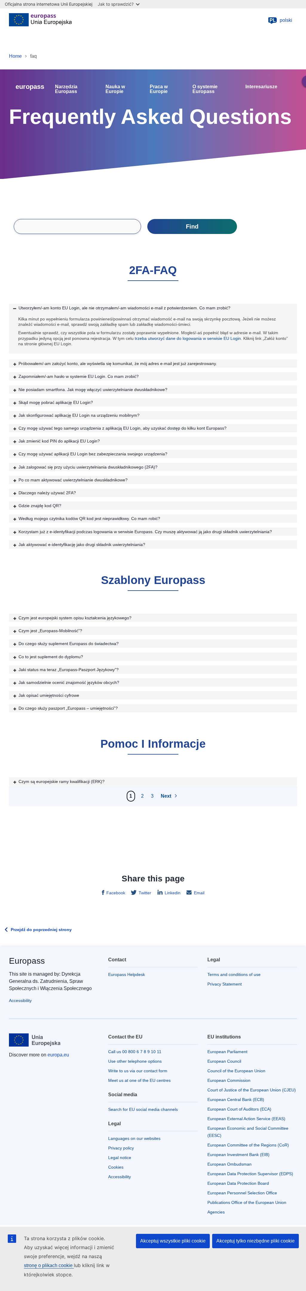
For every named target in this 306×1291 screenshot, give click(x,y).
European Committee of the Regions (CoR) (248, 1145)
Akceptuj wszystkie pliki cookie (173, 1240)
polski (281, 20)
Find (192, 226)
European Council (224, 1061)
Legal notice (119, 1157)
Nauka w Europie (115, 89)
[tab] (153, 308)
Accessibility (20, 1000)
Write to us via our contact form (137, 1070)
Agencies (216, 1212)
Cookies (115, 1167)
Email (199, 892)
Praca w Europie (159, 89)
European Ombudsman (229, 1164)
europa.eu (58, 1054)
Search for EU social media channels (143, 1109)
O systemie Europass (205, 89)
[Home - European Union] (40, 20)
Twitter (145, 892)
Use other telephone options (135, 1061)
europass (30, 86)
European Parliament (227, 1051)
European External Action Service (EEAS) (246, 1118)
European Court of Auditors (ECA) (239, 1109)
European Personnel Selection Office (242, 1192)
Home (15, 56)
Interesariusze (261, 86)
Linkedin (172, 892)
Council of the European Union (236, 1070)
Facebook (115, 892)
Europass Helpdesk (126, 974)
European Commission (228, 1080)
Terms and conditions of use (234, 974)
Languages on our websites (134, 1138)
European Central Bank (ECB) (235, 1099)
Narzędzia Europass (66, 89)
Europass (27, 960)
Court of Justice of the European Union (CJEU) (251, 1090)
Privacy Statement (224, 984)
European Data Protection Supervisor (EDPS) (250, 1173)
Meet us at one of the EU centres (139, 1080)
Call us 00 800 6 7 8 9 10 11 (134, 1051)
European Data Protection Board (238, 1183)
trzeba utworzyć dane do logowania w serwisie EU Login (188, 338)
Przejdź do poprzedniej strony (41, 929)
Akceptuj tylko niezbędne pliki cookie (255, 1240)
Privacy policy (121, 1148)
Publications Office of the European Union (246, 1202)
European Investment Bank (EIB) (238, 1154)
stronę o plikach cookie (49, 1265)
